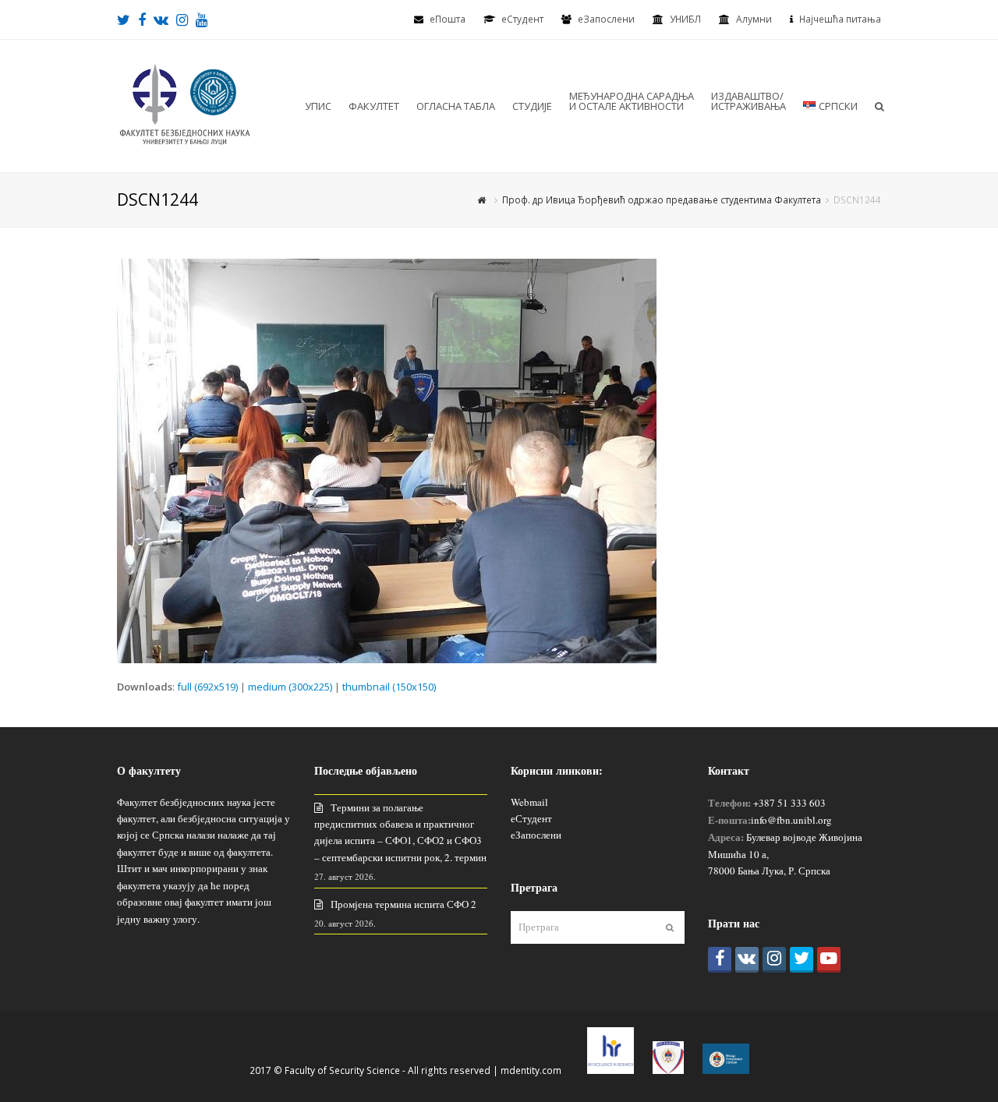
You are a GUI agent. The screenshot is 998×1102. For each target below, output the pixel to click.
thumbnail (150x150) (389, 687)
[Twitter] (801, 960)
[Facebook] (719, 960)
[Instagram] (774, 960)
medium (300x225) (290, 687)
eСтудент (522, 19)
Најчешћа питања (840, 19)
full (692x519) (207, 687)
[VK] (747, 960)
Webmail (529, 802)
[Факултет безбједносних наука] (185, 104)
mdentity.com (531, 1070)
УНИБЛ (685, 19)
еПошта (447, 19)
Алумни (754, 19)
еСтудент (531, 818)
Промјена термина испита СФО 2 (403, 904)
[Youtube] (829, 960)
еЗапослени (606, 19)
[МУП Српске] (668, 1070)
